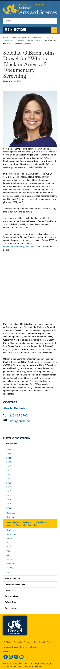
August (9, 538)
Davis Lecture (11, 608)
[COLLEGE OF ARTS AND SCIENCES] (30, 16)
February (10, 563)
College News (36, 37)
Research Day (11, 596)
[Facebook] (5, 658)
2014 (8, 499)
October (9, 530)
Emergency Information (29, 647)
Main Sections (15, 29)
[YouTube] (16, 658)
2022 (8, 466)
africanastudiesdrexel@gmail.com (19, 246)
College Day (10, 602)
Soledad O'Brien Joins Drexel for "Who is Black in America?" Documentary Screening (27, 523)
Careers (27, 642)
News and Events (19, 37)
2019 (8, 479)
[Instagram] (10, 658)
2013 (8, 504)
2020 (8, 474)
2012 (48, 37)
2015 (8, 495)
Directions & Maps (11, 647)
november (9, 40)
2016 (8, 491)
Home (5, 37)
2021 (8, 470)
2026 (8, 450)
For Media (18, 642)
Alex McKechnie (14, 408)
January (9, 568)
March (9, 559)
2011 (8, 572)
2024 (8, 458)
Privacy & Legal (38, 642)
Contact (50, 642)
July (8, 543)
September (11, 534)
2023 (8, 462)
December (11, 513)
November (11, 517)
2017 (8, 487)
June (8, 547)
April (8, 555)
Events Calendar (12, 578)
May (8, 551)
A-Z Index (8, 642)
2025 (8, 454)
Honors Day (10, 590)
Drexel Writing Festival (15, 584)
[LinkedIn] (21, 658)
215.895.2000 (16, 666)
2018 (8, 483)
